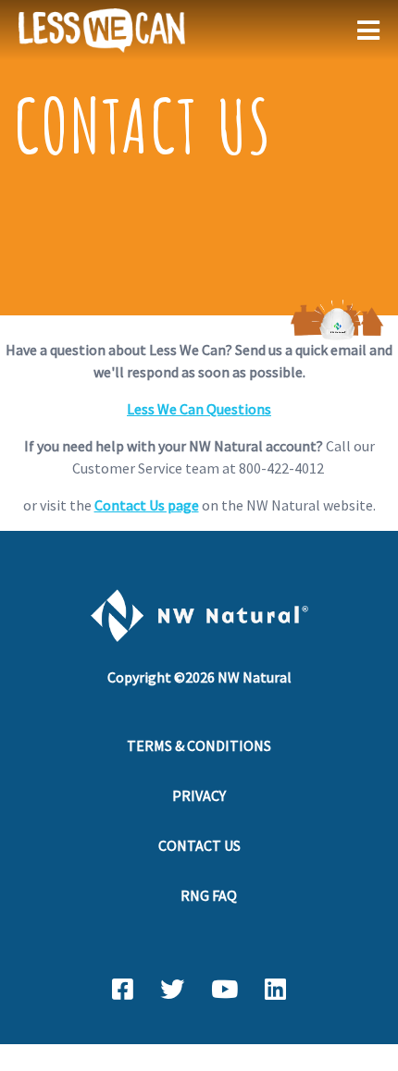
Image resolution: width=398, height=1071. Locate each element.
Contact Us (199, 845)
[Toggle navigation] (372, 30)
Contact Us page (146, 505)
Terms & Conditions (199, 745)
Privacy (199, 795)
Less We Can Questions (199, 409)
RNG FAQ (208, 895)
